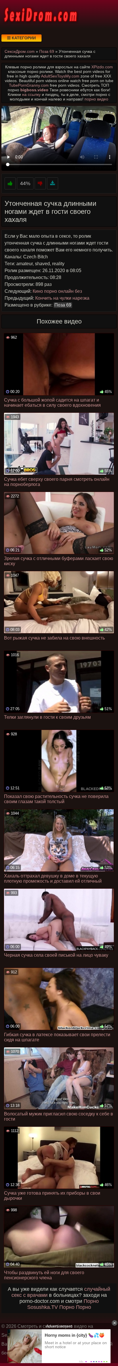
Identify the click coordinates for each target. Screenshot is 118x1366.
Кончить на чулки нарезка (62, 298)
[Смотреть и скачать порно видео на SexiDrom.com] (40, 14)
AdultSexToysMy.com (60, 76)
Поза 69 (62, 305)
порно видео (96, 99)
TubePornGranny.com (29, 85)
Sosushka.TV (42, 1307)
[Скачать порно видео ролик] (52, 183)
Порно (91, 1301)
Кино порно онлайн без (57, 291)
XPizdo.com (102, 67)
